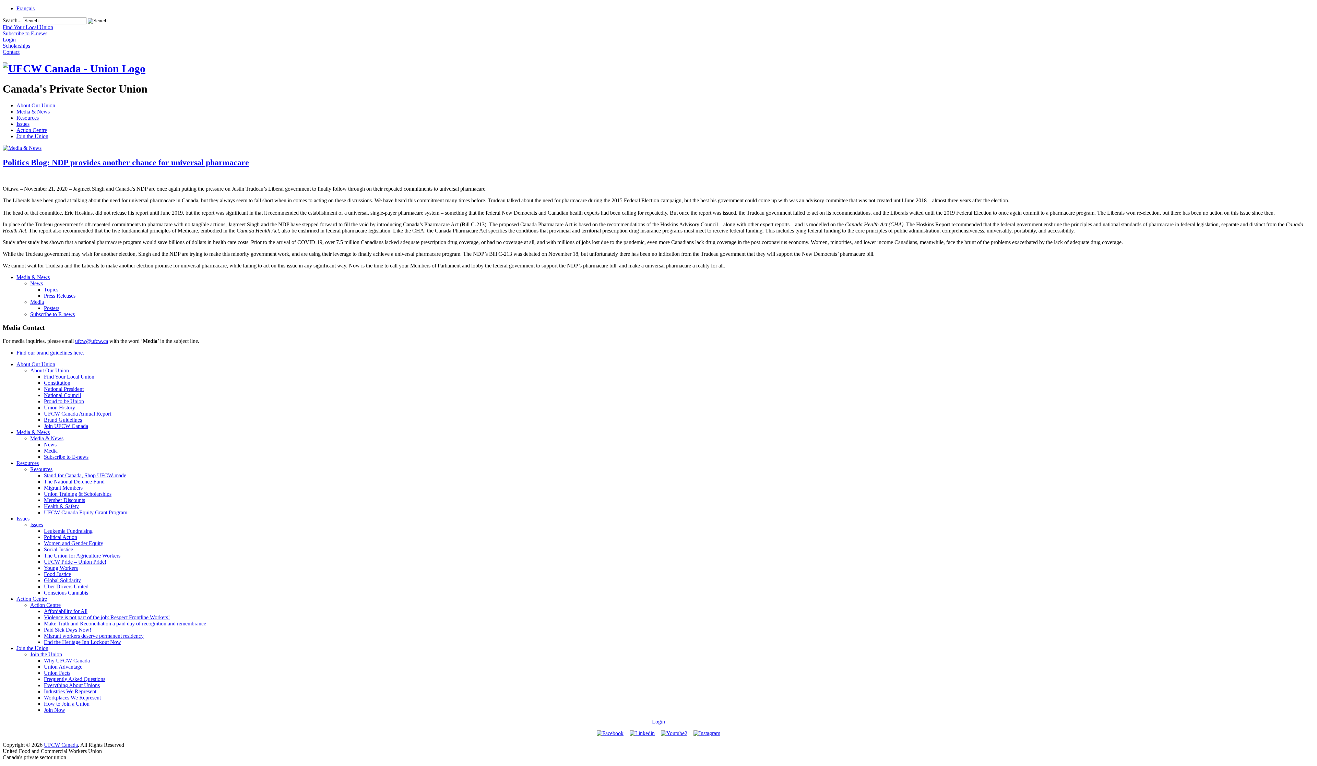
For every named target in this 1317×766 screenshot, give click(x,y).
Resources (27, 118)
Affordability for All (65, 611)
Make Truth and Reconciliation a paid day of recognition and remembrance (125, 623)
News (36, 283)
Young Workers (61, 568)
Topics (51, 289)
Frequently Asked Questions (74, 679)
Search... (12, 20)
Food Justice (57, 574)
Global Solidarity (62, 580)
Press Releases (59, 296)
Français (25, 8)
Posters (51, 308)
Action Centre (31, 130)
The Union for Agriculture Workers (82, 556)
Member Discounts (64, 500)
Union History (59, 407)
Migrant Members (63, 488)
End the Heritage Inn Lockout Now (82, 642)
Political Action (60, 537)
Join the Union (32, 136)
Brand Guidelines (63, 420)
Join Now (54, 710)
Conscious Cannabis (66, 593)
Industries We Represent (70, 691)
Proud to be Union (64, 401)
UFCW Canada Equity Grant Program (85, 512)
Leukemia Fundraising (68, 531)
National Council (62, 395)
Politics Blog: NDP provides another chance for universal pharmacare (126, 162)
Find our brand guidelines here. (50, 353)
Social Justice (58, 549)
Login (658, 722)
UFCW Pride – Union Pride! (75, 562)
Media (37, 302)
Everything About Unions (72, 685)
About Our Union (35, 105)
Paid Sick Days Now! (67, 630)
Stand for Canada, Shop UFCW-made (85, 475)
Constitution (57, 383)
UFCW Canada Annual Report (77, 414)
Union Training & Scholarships (77, 494)
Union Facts (57, 673)
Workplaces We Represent (72, 698)
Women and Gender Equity (73, 543)
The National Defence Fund (74, 481)
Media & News (33, 112)
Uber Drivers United (66, 586)
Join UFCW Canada (66, 426)
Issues (22, 124)
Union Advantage (63, 667)
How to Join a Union (67, 704)
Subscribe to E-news (52, 314)
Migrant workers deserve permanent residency (94, 636)
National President (64, 389)
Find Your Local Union (69, 377)
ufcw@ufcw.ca (91, 341)
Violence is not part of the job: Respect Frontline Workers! (107, 617)
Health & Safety (61, 506)
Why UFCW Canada (67, 660)
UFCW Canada (61, 745)
